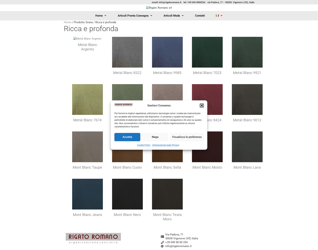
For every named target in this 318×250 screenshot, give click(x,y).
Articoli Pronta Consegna (133, 15)
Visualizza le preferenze (187, 137)
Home (99, 15)
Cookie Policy (144, 145)
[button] (202, 106)
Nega (155, 137)
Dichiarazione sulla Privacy (165, 145)
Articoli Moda (172, 15)
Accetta (127, 137)
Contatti (200, 15)
